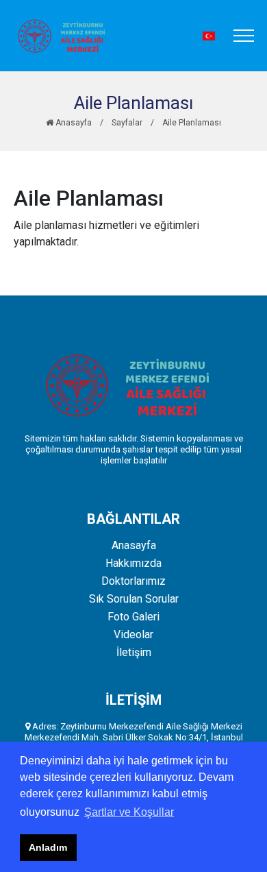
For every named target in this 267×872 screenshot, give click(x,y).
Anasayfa (72, 123)
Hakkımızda (133, 563)
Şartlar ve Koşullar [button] (129, 812)
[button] (209, 36)
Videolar (133, 634)
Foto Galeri (133, 616)
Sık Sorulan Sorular (134, 599)
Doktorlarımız (133, 581)
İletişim (133, 652)
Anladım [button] (48, 847)
